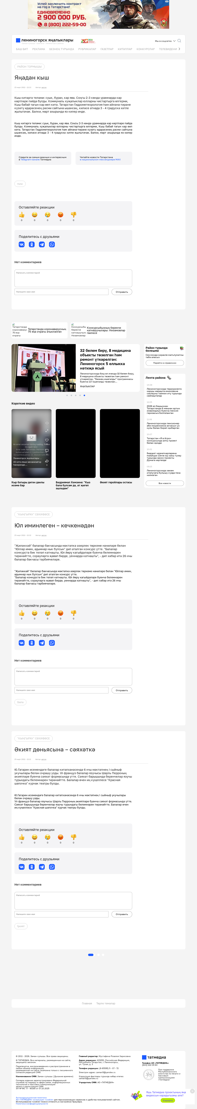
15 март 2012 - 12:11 (22, 759)
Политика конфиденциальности (32, 1103)
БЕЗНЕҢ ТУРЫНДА (61, 49)
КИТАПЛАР (125, 49)
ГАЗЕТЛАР (107, 49)
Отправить (122, 291)
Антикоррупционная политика (31, 1097)
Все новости (165, 483)
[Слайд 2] (71, 395)
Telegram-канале (30, 159)
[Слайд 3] (75, 395)
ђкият (21, 926)
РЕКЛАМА (38, 49)
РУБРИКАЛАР (87, 49)
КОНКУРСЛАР (146, 49)
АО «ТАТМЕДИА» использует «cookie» (35, 1099)
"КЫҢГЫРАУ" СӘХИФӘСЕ (33, 514)
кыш (20, 183)
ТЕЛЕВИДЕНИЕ (169, 49)
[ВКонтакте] (22, 244)
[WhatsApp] (52, 244)
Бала (20, 702)
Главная (87, 1003)
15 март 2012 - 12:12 (22, 535)
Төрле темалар (105, 1003)
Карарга (168, 1100)
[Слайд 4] (80, 395)
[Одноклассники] (32, 244)
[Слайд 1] (67, 395)
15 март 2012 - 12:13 (22, 87)
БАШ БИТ (22, 49)
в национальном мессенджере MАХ (100, 159)
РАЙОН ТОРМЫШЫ (29, 66)
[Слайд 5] (84, 395)
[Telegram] (42, 244)
